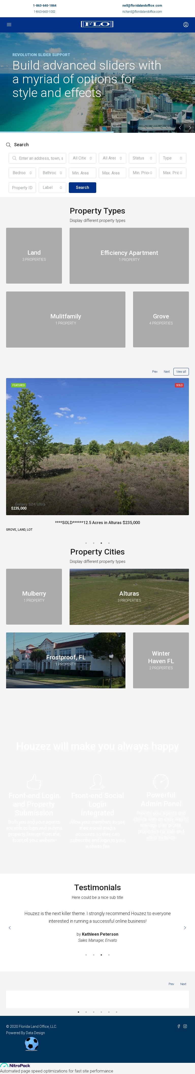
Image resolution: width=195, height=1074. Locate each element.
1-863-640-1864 (44, 5)
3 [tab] (101, 543)
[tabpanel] (97, 455)
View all (181, 371)
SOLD (179, 385)
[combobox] (82, 158)
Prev (155, 371)
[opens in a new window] (180, 1027)
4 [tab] (108, 543)
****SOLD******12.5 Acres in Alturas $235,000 (97, 522)
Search (82, 187)
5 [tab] (108, 1012)
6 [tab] (116, 1012)
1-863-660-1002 (45, 11)
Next (167, 371)
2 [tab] (93, 543)
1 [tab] (86, 543)
